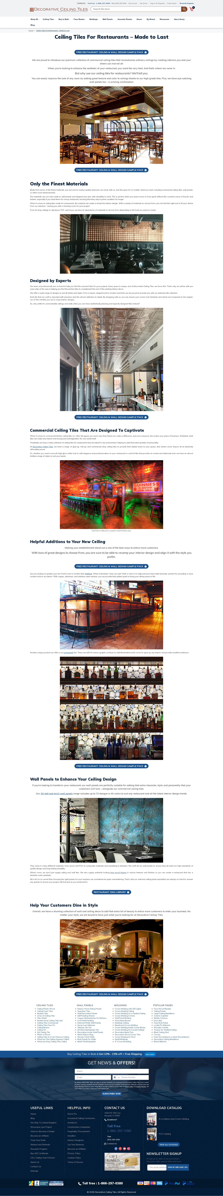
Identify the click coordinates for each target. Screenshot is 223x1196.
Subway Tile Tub (84, 1027)
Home (33, 1114)
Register (161, 3)
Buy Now (150, 1054)
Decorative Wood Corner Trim (128, 1034)
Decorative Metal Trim (124, 1032)
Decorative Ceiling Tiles (43, 447)
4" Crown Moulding (123, 1041)
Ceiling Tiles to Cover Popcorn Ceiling (53, 1037)
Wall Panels (108, 19)
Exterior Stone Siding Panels (89, 1009)
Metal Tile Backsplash (86, 1041)
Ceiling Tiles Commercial (47, 1023)
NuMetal (88, 574)
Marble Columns (161, 1018)
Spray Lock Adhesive (86, 1025)
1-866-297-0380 (103, 3)
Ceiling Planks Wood (46, 1009)
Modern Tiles (42, 1013)
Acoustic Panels (125, 19)
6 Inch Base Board (122, 1020)
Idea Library (179, 19)
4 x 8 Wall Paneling (85, 1020)
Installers (71, 1135)
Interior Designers (75, 1140)
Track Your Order (38, 1140)
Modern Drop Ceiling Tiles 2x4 (49, 1020)
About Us (34, 1162)
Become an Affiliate (39, 1135)
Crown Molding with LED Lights (128, 1009)
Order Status (172, 3)
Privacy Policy (129, 1086)
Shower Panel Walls (86, 1037)
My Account (133, 3)
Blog (33, 25)
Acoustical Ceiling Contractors (81, 1118)
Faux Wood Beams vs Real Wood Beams (171, 1037)
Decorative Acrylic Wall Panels (90, 1032)
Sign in (152, 3)
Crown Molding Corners (125, 1016)
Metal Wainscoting (85, 1034)
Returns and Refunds (40, 1144)
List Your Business (75, 1144)
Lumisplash (68, 652)
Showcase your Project (41, 1127)
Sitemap (34, 1171)
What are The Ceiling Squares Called (53, 1039)
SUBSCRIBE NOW (111, 1094)
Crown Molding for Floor (125, 1037)
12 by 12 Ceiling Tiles (46, 1016)
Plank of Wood (43, 1034)
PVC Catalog (165, 1134)
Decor (139, 19)
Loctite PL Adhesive (162, 1025)
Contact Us (35, 1166)
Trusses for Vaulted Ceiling (165, 1030)
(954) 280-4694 (120, 3)
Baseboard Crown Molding (126, 1025)
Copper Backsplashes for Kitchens (91, 1018)
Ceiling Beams (43, 1027)
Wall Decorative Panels (87, 1013)
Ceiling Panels (160, 1011)
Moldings (93, 19)
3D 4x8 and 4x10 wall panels (57, 793)
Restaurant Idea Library (110, 892)
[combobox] (116, 1077)
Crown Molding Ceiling (124, 1011)
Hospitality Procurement (78, 1131)
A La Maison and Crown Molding (174, 1119)
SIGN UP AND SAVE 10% (178, 1167)
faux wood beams (118, 872)
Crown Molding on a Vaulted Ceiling (130, 1013)
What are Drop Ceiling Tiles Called (52, 1041)
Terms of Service (141, 1086)
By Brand (151, 19)
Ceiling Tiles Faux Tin (46, 1025)
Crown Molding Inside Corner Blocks (130, 1027)
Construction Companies (78, 1127)
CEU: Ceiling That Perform (42, 1157)
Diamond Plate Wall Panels (89, 1023)
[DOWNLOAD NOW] (41, 1183)
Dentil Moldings (121, 1039)
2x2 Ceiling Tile (43, 1032)
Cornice (157, 1034)
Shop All (34, 19)
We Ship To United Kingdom (43, 1122)
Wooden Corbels (161, 1027)
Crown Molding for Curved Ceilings (129, 1030)
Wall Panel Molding (123, 1018)
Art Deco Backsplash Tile (88, 1030)
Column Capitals (161, 1016)
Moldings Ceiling (122, 1023)
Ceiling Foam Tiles (45, 1011)
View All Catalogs (169, 1145)
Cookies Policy (74, 1157)
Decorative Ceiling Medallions (166, 1039)
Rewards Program (187, 3)
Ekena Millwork (160, 1041)
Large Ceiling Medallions (164, 1013)
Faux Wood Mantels (162, 1009)
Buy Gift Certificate (39, 1153)
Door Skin (158, 1020)
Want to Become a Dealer (42, 1131)
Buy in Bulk (64, 19)
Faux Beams (79, 19)
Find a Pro (72, 1114)
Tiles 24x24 (42, 1018)
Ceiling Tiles (48, 19)
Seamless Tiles (83, 1011)
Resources (165, 19)
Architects (72, 1122)
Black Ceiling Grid (161, 1032)
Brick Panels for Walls (86, 1039)
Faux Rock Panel (161, 1023)
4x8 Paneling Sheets (86, 1016)
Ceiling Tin (41, 1030)
